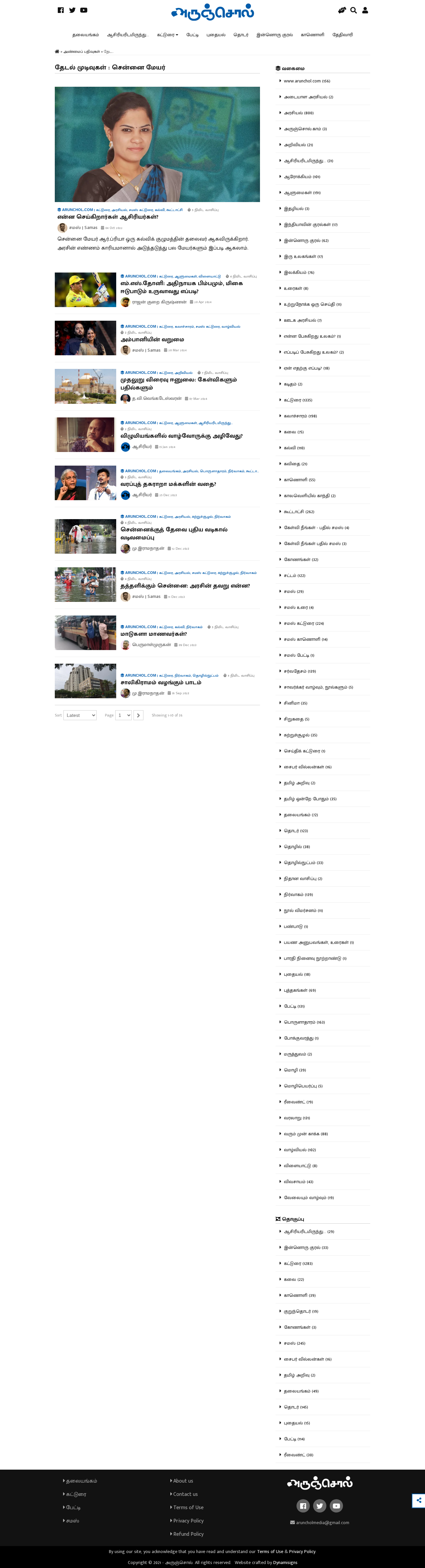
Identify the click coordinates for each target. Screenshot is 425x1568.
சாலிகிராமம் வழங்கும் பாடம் (161, 683)
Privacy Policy (188, 1520)
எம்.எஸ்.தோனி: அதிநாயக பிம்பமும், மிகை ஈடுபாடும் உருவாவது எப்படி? (182, 287)
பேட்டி (192, 35)
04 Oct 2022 (113, 228)
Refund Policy (188, 1534)
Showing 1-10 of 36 (167, 715)
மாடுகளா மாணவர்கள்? (154, 634)
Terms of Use (188, 1507)
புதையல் (216, 35)
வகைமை (292, 68)
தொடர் (240, 35)
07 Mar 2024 (197, 399)
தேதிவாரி (342, 35)
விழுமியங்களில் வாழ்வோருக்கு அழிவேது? (182, 436)
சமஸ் (72, 1520)
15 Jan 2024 (166, 447)
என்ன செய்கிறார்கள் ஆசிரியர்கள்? (107, 217)
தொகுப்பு (292, 1219)
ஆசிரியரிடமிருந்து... (128, 35)
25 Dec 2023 (167, 495)
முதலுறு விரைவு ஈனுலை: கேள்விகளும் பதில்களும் (179, 384)
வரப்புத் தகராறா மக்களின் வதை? (168, 484)
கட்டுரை (165, 35)
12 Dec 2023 (180, 549)
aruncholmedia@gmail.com (322, 1522)
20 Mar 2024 (177, 350)
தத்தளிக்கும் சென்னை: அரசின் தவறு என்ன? (185, 586)
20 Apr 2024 (202, 302)
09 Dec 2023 (187, 645)
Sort (58, 715)
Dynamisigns (285, 1562)
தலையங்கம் (85, 35)
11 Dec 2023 (176, 597)
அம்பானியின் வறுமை (152, 340)
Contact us (185, 1494)
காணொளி (312, 35)
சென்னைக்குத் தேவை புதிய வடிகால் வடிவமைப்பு (174, 534)
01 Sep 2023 (180, 693)
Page (109, 715)
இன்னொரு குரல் (274, 35)
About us (182, 1481)
